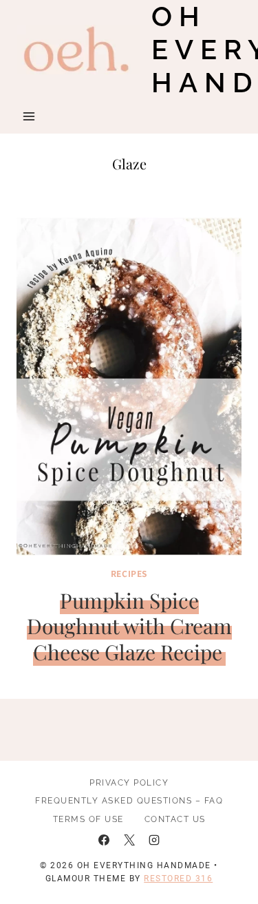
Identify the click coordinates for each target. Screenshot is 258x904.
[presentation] (129, 387)
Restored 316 (178, 878)
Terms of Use (88, 819)
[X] (129, 840)
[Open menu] (29, 116)
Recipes (129, 573)
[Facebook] (104, 840)
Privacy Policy (129, 783)
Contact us (175, 819)
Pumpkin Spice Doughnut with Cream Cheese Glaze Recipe (129, 626)
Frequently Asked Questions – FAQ (129, 801)
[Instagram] (154, 840)
